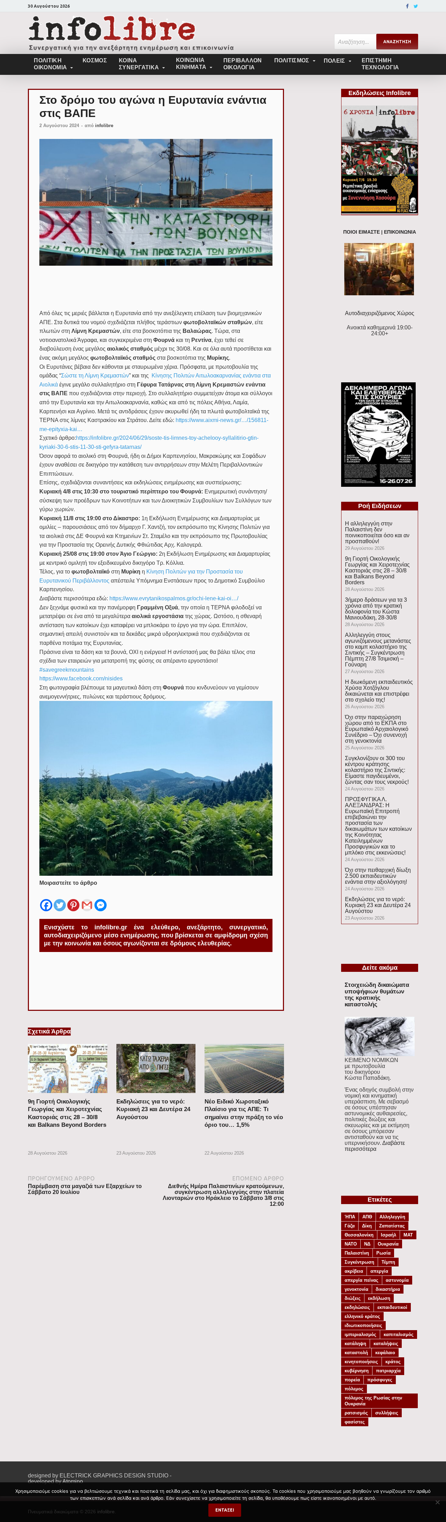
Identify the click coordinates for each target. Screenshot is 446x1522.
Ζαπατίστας (392, 1225)
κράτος (393, 1361)
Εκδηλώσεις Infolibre (379, 92)
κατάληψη (355, 1343)
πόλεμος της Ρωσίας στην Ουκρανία (373, 1400)
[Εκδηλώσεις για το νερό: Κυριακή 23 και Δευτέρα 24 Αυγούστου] (156, 1095)
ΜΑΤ (408, 1235)
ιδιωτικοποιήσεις (363, 1325)
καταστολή (356, 1352)
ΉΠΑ (350, 1216)
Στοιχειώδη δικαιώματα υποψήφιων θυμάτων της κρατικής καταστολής (377, 995)
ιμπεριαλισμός (360, 1334)
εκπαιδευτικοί (392, 1307)
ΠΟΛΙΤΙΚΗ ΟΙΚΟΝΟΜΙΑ (50, 63)
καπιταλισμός (399, 1334)
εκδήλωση (379, 1298)
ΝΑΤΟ (351, 1244)
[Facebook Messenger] (100, 899)
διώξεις (353, 1298)
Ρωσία (383, 1253)
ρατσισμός (356, 1412)
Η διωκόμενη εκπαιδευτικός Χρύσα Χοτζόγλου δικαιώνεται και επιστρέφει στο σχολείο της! (379, 691)
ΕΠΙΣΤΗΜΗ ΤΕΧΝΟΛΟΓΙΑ (380, 63)
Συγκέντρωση (359, 1262)
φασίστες (355, 1422)
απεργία (379, 1271)
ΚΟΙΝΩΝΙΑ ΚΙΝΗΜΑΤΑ (191, 63)
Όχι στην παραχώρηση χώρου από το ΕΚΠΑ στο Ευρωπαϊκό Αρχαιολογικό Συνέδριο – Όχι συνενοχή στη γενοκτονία (376, 729)
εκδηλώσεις (357, 1307)
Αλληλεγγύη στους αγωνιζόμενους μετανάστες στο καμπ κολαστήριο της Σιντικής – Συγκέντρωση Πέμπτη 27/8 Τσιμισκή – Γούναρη (378, 650)
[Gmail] (87, 899)
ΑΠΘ (367, 1216)
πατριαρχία (388, 1370)
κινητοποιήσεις (361, 1361)
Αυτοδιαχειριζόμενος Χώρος (379, 313)
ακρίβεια (354, 1271)
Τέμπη (388, 1262)
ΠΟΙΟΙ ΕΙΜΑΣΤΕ (361, 232)
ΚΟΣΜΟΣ (95, 60)
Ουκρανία (388, 1244)
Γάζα (350, 1225)
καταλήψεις (386, 1343)
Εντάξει (224, 1510)
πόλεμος (354, 1388)
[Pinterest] (73, 899)
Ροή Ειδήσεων (379, 505)
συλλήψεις (386, 1412)
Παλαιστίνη (357, 1253)
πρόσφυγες (379, 1379)
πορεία (352, 1379)
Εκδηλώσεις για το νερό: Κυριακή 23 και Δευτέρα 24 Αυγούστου (153, 1109)
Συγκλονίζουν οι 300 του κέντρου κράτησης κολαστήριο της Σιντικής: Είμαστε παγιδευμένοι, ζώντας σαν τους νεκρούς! (377, 770)
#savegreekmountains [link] (66, 670)
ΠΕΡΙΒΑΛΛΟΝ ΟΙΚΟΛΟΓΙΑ (242, 63)
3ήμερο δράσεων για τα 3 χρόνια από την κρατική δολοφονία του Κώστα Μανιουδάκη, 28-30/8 (376, 608)
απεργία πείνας (361, 1280)
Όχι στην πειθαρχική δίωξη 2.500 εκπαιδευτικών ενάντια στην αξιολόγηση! (378, 876)
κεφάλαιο (385, 1352)
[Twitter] (416, 6)
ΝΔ (367, 1244)
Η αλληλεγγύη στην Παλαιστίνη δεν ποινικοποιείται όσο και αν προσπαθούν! (377, 532)
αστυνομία (397, 1280)
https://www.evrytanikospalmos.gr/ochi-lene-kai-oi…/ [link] (173, 598)
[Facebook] (407, 6)
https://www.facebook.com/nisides (81, 678)
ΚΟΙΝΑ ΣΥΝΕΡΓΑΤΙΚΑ (139, 63)
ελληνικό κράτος (362, 1316)
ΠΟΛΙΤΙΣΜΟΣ (291, 60)
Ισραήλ (388, 1235)
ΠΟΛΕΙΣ (334, 61)
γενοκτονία (356, 1289)
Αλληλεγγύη (392, 1216)
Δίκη (367, 1225)
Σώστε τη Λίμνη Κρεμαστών (95, 375)
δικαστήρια (388, 1289)
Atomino (72, 1481)
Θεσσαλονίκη (359, 1235)
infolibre (104, 125)
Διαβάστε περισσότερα (375, 1146)
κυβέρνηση (357, 1370)
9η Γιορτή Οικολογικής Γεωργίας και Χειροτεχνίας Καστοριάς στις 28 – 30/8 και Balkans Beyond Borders (377, 570)
